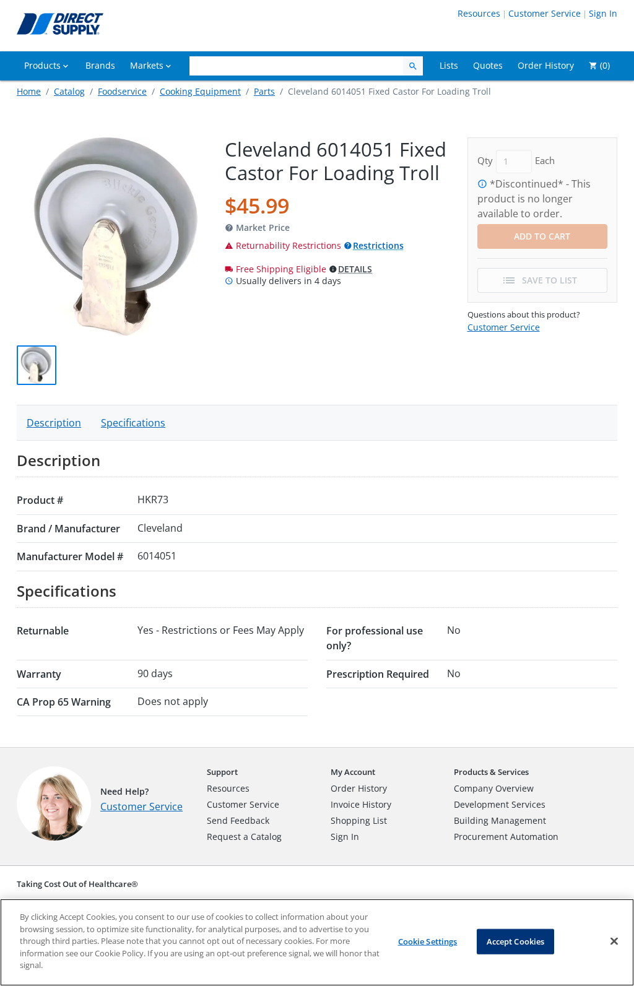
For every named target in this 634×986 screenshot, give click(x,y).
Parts (264, 91)
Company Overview (494, 788)
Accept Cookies (516, 940)
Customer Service (544, 13)
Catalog (69, 91)
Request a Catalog (244, 836)
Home (29, 91)
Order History (359, 788)
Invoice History (361, 804)
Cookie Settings (428, 940)
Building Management (500, 820)
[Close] (614, 940)
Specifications (133, 423)
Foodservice (122, 91)
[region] (317, 942)
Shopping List (359, 820)
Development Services (499, 804)
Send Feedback (238, 820)
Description (54, 423)
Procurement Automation (506, 836)
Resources (479, 13)
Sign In (603, 13)
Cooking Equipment (200, 91)
